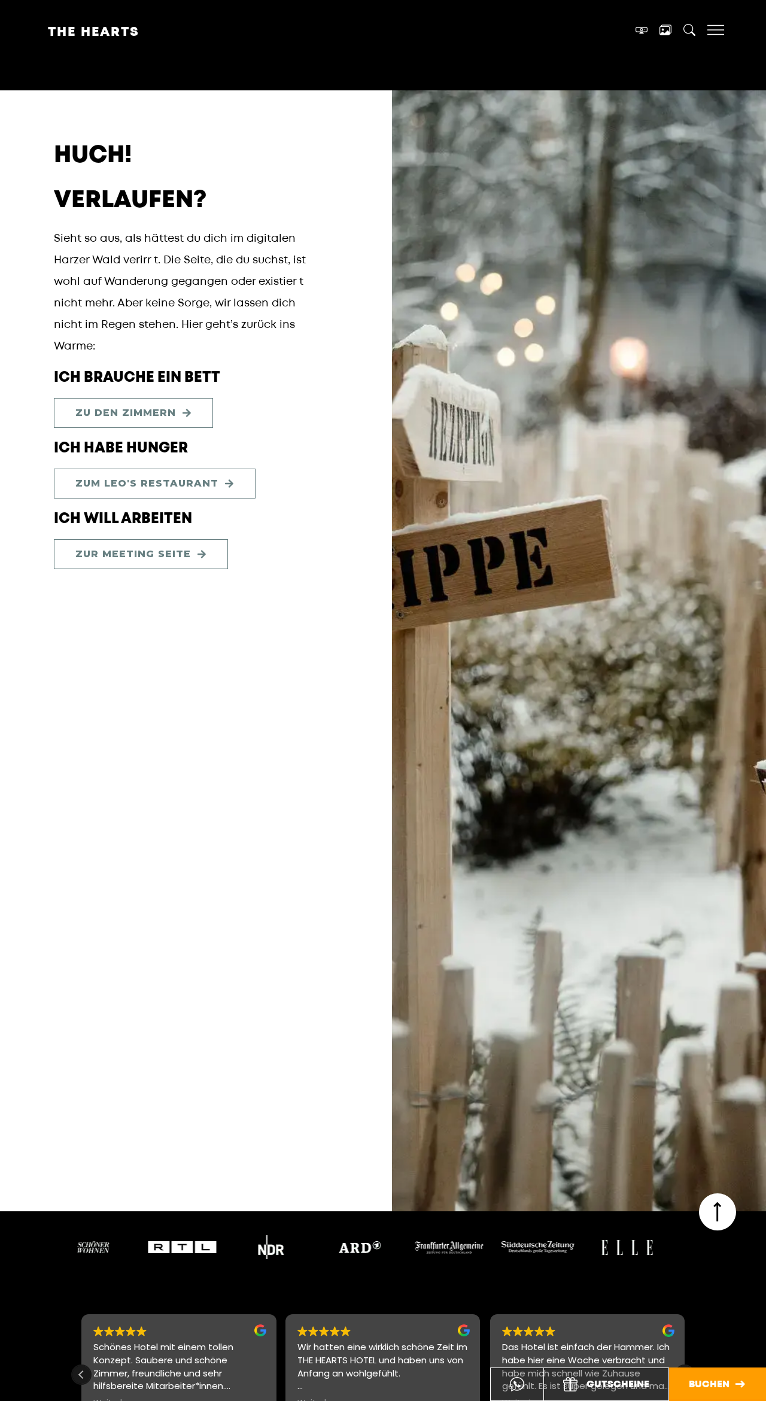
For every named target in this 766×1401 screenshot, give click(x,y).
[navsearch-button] (689, 32)
